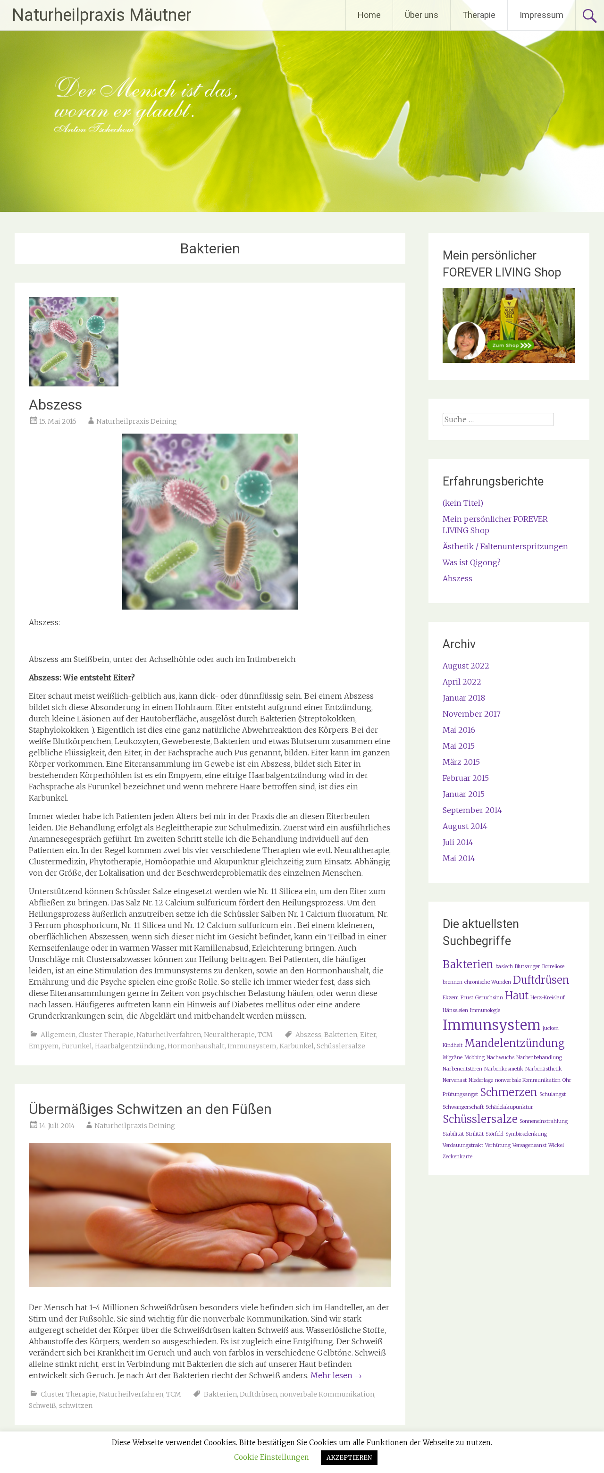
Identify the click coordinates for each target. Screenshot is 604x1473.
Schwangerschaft (463, 1107)
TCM (265, 1034)
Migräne (452, 1058)
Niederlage (481, 1080)
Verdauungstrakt (463, 1145)
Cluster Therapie (106, 1034)
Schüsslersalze (341, 1046)
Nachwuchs (500, 1058)
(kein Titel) (463, 503)
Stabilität (453, 1134)
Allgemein (58, 1034)
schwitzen (75, 1405)
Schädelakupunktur (509, 1107)
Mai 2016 (459, 730)
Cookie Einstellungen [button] (271, 1457)
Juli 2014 (458, 842)
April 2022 (462, 681)
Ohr (566, 1080)
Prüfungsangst (460, 1094)
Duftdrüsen (258, 1394)
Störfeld (494, 1134)
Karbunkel (296, 1046)
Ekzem (451, 998)
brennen (452, 982)
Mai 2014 (459, 858)
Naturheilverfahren (168, 1034)
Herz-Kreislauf (547, 998)
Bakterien (340, 1034)
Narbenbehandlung (539, 1058)
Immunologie (485, 1010)
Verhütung (498, 1145)
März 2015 (461, 762)
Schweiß (42, 1405)
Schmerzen (508, 1092)
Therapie (478, 15)
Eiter (368, 1034)
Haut (516, 995)
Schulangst (552, 1094)
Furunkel (77, 1046)
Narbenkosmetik (503, 1069)
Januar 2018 (464, 698)
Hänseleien (455, 1010)
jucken (551, 1028)
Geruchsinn (489, 998)
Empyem (44, 1046)
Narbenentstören (462, 1069)
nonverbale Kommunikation (327, 1394)
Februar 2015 (466, 778)
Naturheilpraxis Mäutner (102, 15)
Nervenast (455, 1080)
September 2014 (472, 810)
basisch (504, 966)
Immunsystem (252, 1046)
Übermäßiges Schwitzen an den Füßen (150, 1109)
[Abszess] (73, 383)
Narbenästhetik (543, 1069)
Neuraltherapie (229, 1034)
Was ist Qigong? (472, 562)
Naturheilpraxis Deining (136, 421)
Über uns (421, 15)
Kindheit (452, 1045)
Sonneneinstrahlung (544, 1121)
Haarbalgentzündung (130, 1046)
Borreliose (553, 966)
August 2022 (466, 665)
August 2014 (465, 826)
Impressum (541, 15)
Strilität (475, 1134)
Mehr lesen (336, 1375)
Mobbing (474, 1058)
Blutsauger (527, 966)
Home (369, 15)
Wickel (556, 1145)
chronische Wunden (487, 982)
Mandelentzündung (514, 1043)
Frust (467, 998)
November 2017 (472, 714)
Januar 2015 (464, 794)
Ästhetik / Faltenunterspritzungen (505, 546)
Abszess (55, 404)
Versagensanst (529, 1145)
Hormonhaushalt (196, 1046)
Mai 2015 (459, 746)
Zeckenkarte (457, 1157)
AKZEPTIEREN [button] (349, 1458)
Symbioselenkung (526, 1134)
